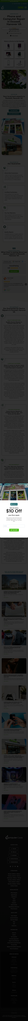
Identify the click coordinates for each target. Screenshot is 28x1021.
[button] (26, 485)
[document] (14, 510)
